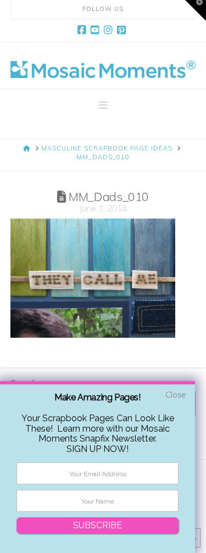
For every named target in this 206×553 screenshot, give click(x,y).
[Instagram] (109, 30)
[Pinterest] (123, 30)
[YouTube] (96, 30)
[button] (103, 105)
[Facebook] (83, 30)
